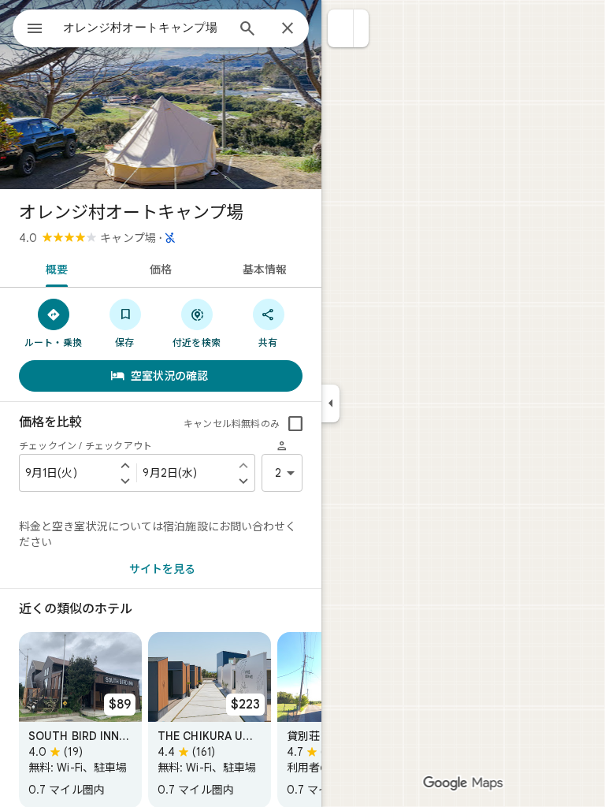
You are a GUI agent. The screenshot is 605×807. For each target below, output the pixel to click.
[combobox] (144, 27)
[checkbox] (295, 424)
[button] (341, 28)
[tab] (54, 268)
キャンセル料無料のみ (232, 424)
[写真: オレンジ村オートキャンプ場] (160, 94)
